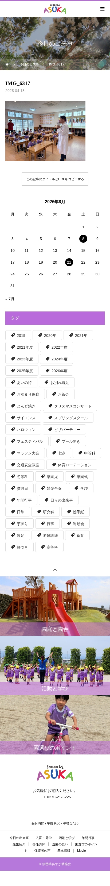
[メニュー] (102, 9)
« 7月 (9, 299)
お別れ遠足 (59, 382)
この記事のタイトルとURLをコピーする (55, 179)
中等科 (89, 453)
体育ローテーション (75, 465)
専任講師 (38, 844)
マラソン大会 (28, 453)
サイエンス (26, 418)
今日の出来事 (19, 838)
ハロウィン (26, 429)
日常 (20, 512)
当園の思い (60, 844)
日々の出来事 (61, 500)
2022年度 (60, 347)
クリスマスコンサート (73, 406)
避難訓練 (50, 535)
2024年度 (60, 359)
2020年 (50, 335)
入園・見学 (44, 838)
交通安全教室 (28, 465)
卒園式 (82, 477)
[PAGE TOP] (55, 569)
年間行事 (24, 500)
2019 (21, 335)
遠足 (20, 535)
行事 (50, 524)
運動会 (78, 524)
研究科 (48, 512)
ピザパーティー (67, 429)
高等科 (52, 547)
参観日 (22, 488)
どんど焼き (26, 406)
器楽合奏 (54, 488)
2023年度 (25, 359)
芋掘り (22, 524)
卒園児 (52, 477)
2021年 (81, 335)
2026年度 (60, 371)
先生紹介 (19, 844)
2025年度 (25, 371)
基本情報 (63, 851)
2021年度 (25, 347)
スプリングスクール (71, 418)
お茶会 (63, 394)
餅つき (22, 547)
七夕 (61, 453)
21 (69, 262)
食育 (80, 535)
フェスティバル (30, 441)
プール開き (71, 441)
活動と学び (67, 838)
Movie (81, 851)
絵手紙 (78, 512)
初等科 (22, 477)
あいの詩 (24, 382)
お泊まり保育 (28, 394)
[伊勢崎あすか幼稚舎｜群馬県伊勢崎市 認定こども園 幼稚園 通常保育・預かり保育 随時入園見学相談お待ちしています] (55, 773)
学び (84, 488)
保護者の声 (42, 851)
